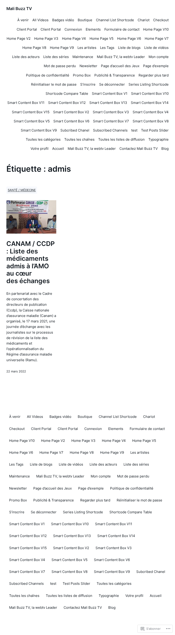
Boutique (85, 20)
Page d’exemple (156, 66)
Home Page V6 (129, 38)
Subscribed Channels (110, 130)
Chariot (143, 20)
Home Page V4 (74, 38)
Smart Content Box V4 (151, 112)
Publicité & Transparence (114, 75)
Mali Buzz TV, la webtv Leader (121, 57)
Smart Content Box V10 (150, 93)
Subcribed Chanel (74, 130)
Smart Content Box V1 (109, 93)
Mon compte (159, 57)
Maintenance (82, 57)
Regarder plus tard (154, 75)
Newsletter (88, 66)
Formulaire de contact (121, 29)
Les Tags (107, 47)
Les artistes (86, 47)
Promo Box (82, 75)
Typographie (158, 139)
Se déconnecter (112, 84)
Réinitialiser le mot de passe (54, 84)
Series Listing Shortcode (149, 84)
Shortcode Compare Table (67, 93)
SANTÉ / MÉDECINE (22, 190)
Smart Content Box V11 (25, 102)
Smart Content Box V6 (71, 121)
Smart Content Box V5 (32, 121)
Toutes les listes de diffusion (121, 139)
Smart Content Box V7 (111, 121)
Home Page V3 (46, 38)
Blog (165, 148)
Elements (93, 29)
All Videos (40, 20)
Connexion (73, 29)
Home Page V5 (101, 38)
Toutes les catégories (43, 139)
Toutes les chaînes (79, 139)
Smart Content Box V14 (150, 102)
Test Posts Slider (155, 130)
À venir (23, 20)
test (134, 130)
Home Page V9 (62, 47)
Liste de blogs (129, 47)
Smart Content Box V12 (67, 102)
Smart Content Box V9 (39, 130)
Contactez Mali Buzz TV (138, 148)
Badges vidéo (63, 20)
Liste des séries (56, 57)
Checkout (161, 20)
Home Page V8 (34, 47)
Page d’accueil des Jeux (120, 66)
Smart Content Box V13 (108, 102)
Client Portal (27, 29)
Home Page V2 (19, 38)
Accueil (58, 148)
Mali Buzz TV (19, 8)
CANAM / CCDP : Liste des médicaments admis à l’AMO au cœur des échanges (30, 262)
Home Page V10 (156, 29)
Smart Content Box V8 (151, 121)
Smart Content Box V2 (71, 112)
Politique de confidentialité (47, 75)
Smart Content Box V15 (30, 112)
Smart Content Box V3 (111, 112)
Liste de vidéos (156, 47)
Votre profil (40, 148)
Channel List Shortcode (115, 20)
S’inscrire (87, 84)
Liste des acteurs (26, 57)
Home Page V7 (157, 38)
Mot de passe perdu (60, 66)
